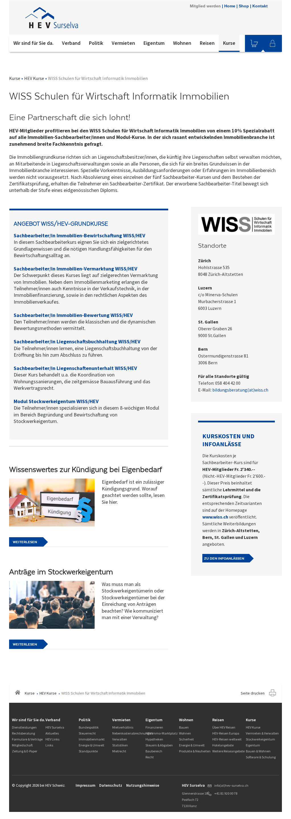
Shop (244, 6)
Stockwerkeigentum (260, 739)
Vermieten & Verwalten (262, 733)
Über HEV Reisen (223, 727)
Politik (96, 43)
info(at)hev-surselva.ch (231, 785)
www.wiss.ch (215, 517)
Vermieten (123, 43)
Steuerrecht (87, 733)
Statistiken (120, 745)
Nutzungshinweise (142, 785)
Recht (150, 757)
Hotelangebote (223, 745)
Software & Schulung (261, 757)
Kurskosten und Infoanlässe (228, 440)
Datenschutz (110, 785)
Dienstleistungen (24, 727)
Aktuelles (52, 733)
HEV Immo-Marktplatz (162, 733)
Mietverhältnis (122, 727)
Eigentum (154, 43)
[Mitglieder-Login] (272, 43)
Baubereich (154, 751)
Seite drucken (253, 693)
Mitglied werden (205, 6)
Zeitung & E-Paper (24, 751)
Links (49, 745)
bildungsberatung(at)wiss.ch (240, 390)
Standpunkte (88, 751)
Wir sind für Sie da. (33, 43)
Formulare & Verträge (27, 739)
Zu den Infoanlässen (224, 558)
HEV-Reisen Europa (225, 733)
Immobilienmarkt (92, 739)
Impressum (85, 785)
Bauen (184, 727)
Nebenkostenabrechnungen (132, 733)
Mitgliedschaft (22, 745)
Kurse (229, 43)
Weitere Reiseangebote (228, 751)
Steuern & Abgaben (159, 745)
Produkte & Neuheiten (195, 751)
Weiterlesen (25, 542)
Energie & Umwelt (91, 745)
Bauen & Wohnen (258, 751)
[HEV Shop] (254, 43)
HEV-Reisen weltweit (227, 739)
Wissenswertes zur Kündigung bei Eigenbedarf (85, 469)
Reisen (207, 43)
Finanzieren (154, 727)
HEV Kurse (34, 78)
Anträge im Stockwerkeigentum (61, 572)
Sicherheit (186, 739)
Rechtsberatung (23, 733)
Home (229, 6)
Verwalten (119, 739)
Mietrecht (119, 751)
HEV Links (52, 739)
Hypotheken (154, 739)
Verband (71, 43)
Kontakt (260, 6)
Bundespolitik (89, 727)
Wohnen (182, 43)
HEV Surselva (54, 727)
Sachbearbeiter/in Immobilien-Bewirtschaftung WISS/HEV (79, 235)
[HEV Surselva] (85, 17)
